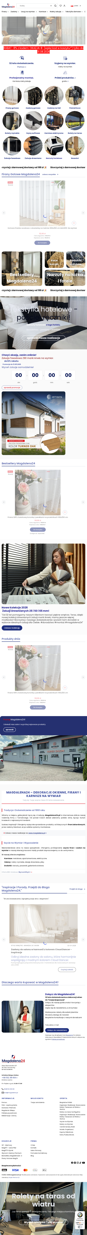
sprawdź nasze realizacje (43, 338)
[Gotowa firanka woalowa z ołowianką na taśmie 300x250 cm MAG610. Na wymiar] (42, 203)
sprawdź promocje (12, 387)
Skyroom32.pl (23, 872)
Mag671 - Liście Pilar (9, 1148)
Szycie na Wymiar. (66, 1121)
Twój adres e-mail (52, 1025)
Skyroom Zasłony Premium (12, 1153)
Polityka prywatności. (9, 1113)
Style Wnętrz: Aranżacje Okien (25, 945)
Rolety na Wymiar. (66, 1124)
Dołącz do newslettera (57, 1030)
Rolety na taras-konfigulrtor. (70, 1112)
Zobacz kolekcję (12, 628)
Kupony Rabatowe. (66, 1132)
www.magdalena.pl (36, 833)
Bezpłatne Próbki (66, 1102)
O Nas (33, 1145)
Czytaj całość (67, 969)
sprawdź (9, 729)
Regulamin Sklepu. (8, 1110)
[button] (55, 6)
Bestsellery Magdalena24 (11, 1156)
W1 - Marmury (7, 1145)
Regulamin (69, 1035)
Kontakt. (34, 1148)
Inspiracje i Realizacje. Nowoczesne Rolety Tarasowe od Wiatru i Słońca (72, 1107)
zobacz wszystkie (49, 174)
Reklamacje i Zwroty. (9, 1116)
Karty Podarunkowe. (67, 1135)
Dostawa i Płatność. (9, 1108)
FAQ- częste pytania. (9, 1105)
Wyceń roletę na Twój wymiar (43, 1222)
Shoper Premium (13, 1177)
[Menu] (83, 1212)
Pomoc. (4, 1102)
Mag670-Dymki (7, 1150)
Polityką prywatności (58, 1039)
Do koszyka (42, 243)
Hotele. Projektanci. (67, 1129)
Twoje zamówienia (37, 1102)
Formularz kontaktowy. (39, 1153)
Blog (32, 1156)
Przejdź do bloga (76, 889)
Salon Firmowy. (36, 1150)
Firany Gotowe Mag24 (10, 1158)
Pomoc (21, 66)
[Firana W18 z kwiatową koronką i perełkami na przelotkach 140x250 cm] (38, 492)
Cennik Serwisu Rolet (67, 1127)
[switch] (80, 1227)
